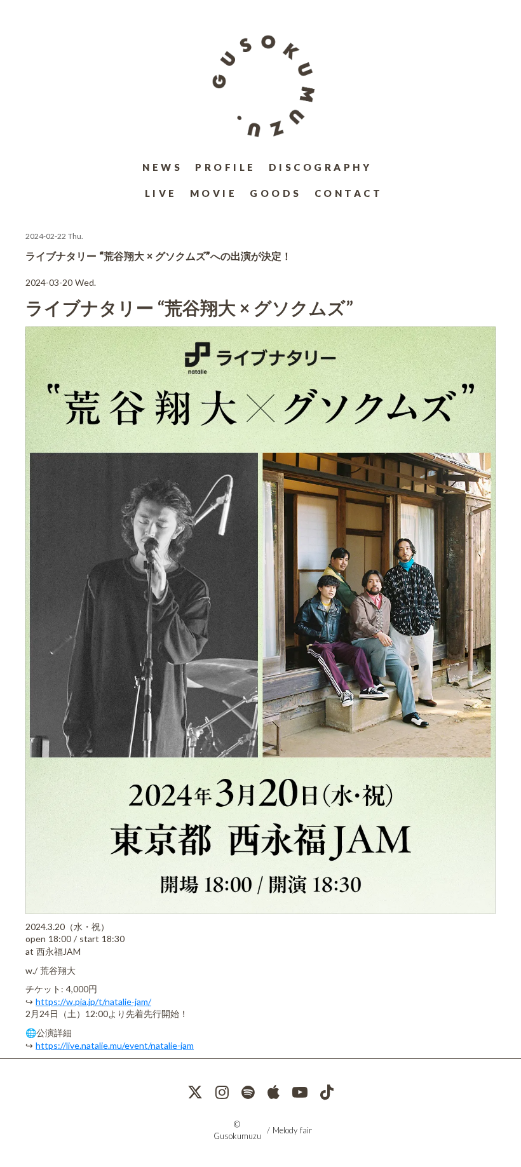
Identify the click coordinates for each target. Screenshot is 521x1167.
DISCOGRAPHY (320, 167)
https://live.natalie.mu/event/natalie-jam (115, 1045)
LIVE (161, 193)
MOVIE (214, 193)
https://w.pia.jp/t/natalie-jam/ (93, 1001)
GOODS (276, 193)
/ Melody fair (289, 1130)
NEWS (162, 167)
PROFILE (225, 167)
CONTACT (349, 193)
